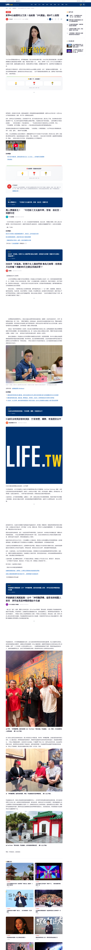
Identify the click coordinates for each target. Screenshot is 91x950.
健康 (43, 4)
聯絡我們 (83, 1)
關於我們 (78, 1)
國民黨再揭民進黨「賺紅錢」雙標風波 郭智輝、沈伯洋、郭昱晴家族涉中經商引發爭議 (30, 397)
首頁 (32, 4)
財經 (47, 4)
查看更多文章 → (16, 191)
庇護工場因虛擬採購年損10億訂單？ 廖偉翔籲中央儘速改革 (22, 574)
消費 (51, 4)
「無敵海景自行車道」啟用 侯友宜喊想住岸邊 (18, 240)
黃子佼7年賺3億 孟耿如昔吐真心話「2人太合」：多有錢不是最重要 (25, 156)
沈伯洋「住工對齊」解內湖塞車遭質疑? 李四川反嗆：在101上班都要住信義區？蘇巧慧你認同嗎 (32, 400)
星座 (66, 4)
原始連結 (9, 159)
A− (47, 19)
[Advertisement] (34, 102)
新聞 (35, 4)
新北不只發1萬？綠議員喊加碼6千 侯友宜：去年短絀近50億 (22, 233)
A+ (52, 19)
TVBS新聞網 (15, 243)
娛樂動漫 (14, 8)
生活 (39, 4)
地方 (59, 4)
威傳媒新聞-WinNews (18, 388)
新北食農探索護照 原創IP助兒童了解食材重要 (18, 237)
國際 (62, 4)
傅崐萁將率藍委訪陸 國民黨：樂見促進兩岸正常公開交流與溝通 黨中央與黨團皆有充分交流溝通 (32, 395)
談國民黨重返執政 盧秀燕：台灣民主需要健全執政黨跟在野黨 (22, 570)
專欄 (55, 4)
